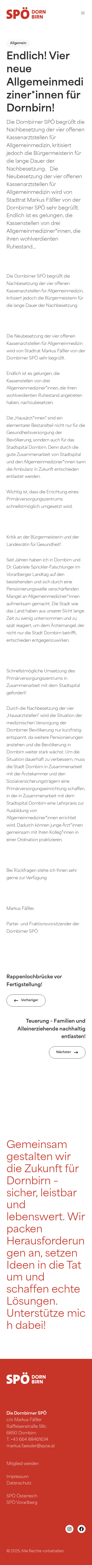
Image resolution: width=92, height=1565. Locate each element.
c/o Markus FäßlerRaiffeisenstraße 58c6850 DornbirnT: (26, 1426)
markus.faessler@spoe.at (30, 1446)
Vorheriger (29, 1000)
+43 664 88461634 (29, 1440)
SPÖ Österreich (21, 1496)
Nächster (63, 1052)
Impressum (17, 1477)
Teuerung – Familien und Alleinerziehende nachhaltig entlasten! (51, 1029)
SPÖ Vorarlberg (21, 1503)
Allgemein (18, 43)
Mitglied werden (22, 1464)
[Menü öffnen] (83, 13)
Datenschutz (18, 1483)
